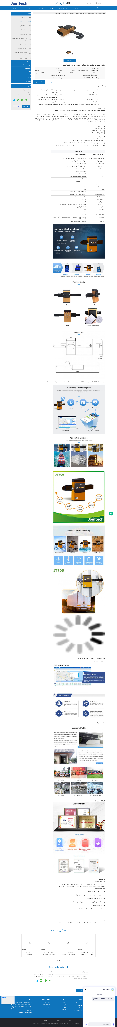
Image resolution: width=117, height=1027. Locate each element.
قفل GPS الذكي (25, 25)
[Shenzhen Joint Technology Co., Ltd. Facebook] (65, 3)
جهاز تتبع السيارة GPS (24, 58)
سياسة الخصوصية (58, 1020)
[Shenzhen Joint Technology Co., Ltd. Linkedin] (56, 3)
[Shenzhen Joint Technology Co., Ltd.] (26, 100)
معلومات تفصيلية (39, 82)
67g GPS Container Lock (98, 922)
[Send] (85, 1024)
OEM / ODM (46, 1004)
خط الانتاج (47, 1002)
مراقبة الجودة (74, 8)
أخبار (29, 74)
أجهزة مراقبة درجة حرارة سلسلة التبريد (21, 39)
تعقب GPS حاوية (25, 44)
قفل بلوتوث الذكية (25, 30)
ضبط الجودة (28, 68)
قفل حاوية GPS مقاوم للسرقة (84, 922)
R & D (48, 1007)
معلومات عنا (51, 8)
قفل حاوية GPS (25, 21)
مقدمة (64, 1002)
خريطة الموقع (70, 1020)
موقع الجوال (46, 1020)
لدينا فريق (63, 1009)
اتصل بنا (86, 8)
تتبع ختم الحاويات (25, 34)
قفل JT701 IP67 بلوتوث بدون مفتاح (67, 922)
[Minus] (86, 989)
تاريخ (65, 1004)
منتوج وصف (50, 82)
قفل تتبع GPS (26, 17)
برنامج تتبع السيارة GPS (24, 48)
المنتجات (29, 13)
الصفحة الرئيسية (16, 8)
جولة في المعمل (63, 8)
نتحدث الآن (99, 8)
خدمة (65, 1007)
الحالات (29, 78)
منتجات (28, 8)
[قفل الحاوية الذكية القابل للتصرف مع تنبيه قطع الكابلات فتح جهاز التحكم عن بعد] (30, 943)
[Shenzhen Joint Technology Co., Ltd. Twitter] (60, 3)
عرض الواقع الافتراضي (39, 8)
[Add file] (113, 1024)
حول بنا (29, 61)
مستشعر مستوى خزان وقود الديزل (22, 53)
